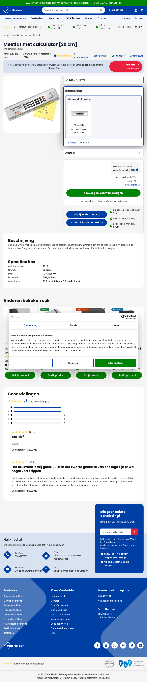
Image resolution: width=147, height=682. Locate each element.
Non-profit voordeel (60, 614)
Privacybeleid (109, 542)
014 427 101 (117, 10)
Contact (55, 600)
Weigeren (73, 363)
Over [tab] (116, 325)
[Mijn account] (135, 10)
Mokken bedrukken (13, 600)
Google (126, 545)
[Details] (54, 55)
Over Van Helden (59, 605)
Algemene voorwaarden (49, 678)
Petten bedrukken (12, 605)
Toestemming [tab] (30, 325)
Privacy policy (70, 678)
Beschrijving (100, 55)
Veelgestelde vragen (61, 619)
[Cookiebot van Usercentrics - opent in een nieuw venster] (123, 317)
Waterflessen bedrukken (15, 623)
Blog (53, 633)
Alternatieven (137, 55)
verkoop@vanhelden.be (110, 600)
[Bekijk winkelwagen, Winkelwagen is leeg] (142, 10)
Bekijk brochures (11, 628)
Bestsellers (8, 633)
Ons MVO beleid (59, 610)
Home (6, 35)
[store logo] (37, 645)
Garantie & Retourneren (62, 628)
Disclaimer (104, 678)
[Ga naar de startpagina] (12, 10)
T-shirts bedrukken (12, 614)
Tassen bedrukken (12, 619)
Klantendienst (58, 596)
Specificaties (118, 55)
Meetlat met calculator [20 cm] (26, 35)
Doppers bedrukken (13, 596)
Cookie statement (88, 678)
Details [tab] (73, 325)
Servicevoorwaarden (109, 545)
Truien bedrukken (12, 610)
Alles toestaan (115, 363)
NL (139, 27)
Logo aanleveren (59, 623)
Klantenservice (124, 27)
